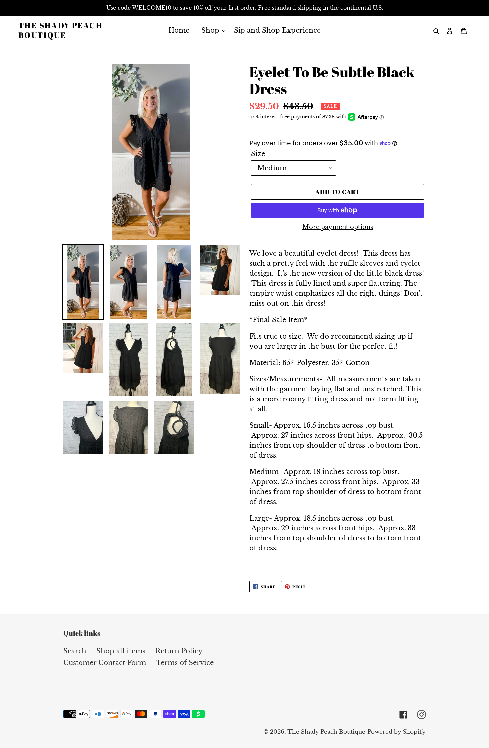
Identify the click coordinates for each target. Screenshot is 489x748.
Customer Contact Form (104, 663)
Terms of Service (185, 663)
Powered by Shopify (396, 731)
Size (258, 154)
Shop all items (120, 651)
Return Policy (179, 651)
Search (74, 651)
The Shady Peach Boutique (60, 30)
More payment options (337, 227)
